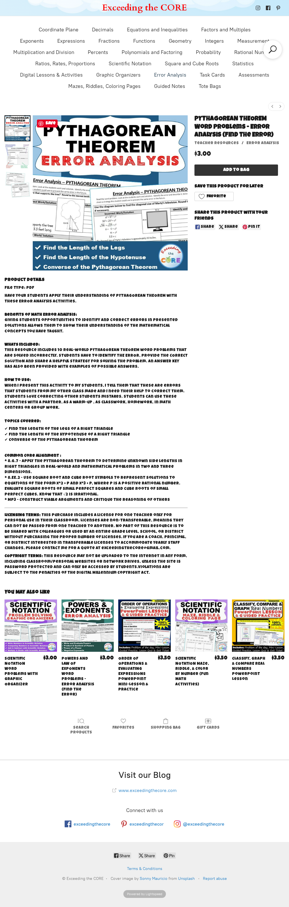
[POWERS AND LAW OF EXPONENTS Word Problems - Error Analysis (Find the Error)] (88, 625)
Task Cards (212, 75)
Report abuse (215, 878)
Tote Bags (210, 86)
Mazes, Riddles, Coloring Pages (104, 86)
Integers (214, 41)
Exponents (32, 41)
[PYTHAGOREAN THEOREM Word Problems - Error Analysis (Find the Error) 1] (17, 157)
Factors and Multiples (226, 30)
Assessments (253, 75)
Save (50, 123)
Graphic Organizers (118, 75)
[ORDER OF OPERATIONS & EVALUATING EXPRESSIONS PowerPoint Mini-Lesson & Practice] (144, 625)
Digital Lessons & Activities (51, 75)
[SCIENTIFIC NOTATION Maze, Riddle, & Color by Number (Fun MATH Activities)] (201, 625)
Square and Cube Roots (192, 63)
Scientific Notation (130, 63)
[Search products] (273, 49)
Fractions (109, 41)
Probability (208, 52)
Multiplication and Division (43, 52)
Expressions (71, 41)
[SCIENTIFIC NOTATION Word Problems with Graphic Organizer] (31, 625)
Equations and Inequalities (157, 30)
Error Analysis (170, 75)
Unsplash (186, 878)
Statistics (243, 63)
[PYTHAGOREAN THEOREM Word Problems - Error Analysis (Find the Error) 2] (17, 185)
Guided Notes (169, 86)
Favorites (123, 728)
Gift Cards (208, 728)
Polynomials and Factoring (152, 52)
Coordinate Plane (58, 30)
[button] (213, 196)
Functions (144, 41)
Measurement (253, 41)
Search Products (81, 730)
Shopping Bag (166, 728)
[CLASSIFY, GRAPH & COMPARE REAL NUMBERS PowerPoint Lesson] (258, 625)
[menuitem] (272, 106)
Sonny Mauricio (153, 878)
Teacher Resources (216, 143)
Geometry (180, 41)
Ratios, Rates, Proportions (65, 63)
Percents (98, 52)
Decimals (102, 30)
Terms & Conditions (144, 868)
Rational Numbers (255, 52)
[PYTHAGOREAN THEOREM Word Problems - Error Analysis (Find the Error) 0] (17, 128)
